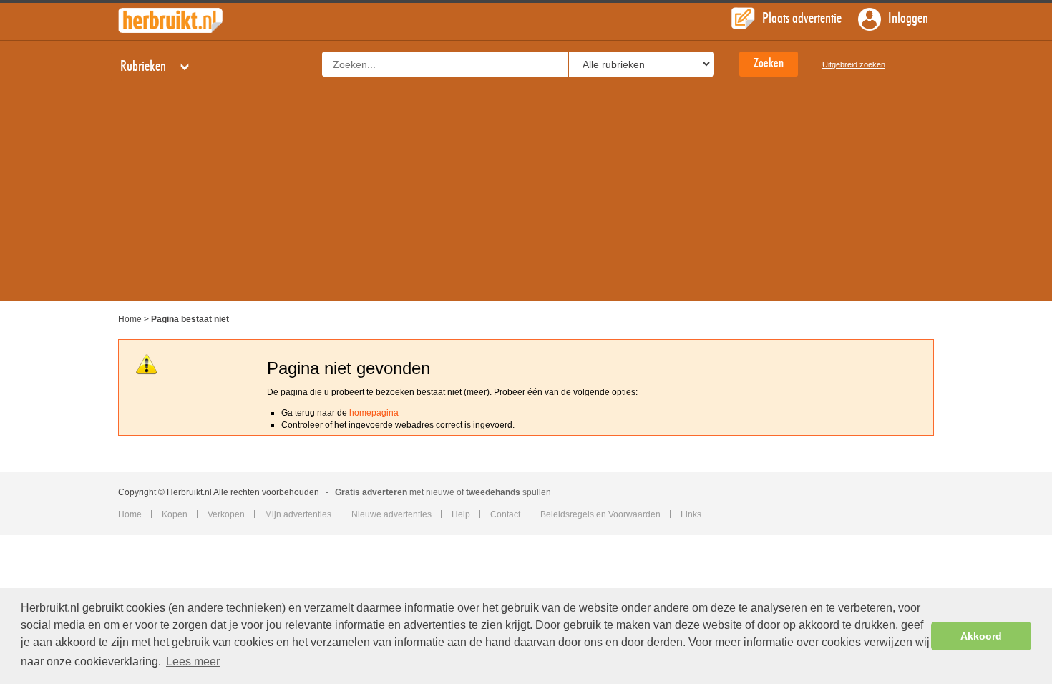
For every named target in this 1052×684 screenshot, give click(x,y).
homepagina (374, 413)
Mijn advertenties (298, 514)
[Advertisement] (526, 200)
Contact (505, 514)
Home (130, 319)
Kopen (174, 514)
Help (461, 514)
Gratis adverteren (371, 492)
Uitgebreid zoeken (853, 64)
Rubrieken (144, 66)
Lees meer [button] (193, 661)
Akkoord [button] (981, 636)
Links (691, 514)
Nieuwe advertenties (391, 514)
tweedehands (493, 492)
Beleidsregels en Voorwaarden (600, 514)
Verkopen (226, 514)
